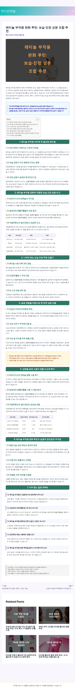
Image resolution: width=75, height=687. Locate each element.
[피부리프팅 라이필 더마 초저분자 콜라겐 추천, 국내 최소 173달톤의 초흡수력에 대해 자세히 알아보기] (21, 615)
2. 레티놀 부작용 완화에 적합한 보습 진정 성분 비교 (23, 124)
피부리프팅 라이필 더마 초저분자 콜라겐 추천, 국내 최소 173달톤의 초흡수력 (21, 628)
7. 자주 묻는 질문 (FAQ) (14, 135)
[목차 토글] (37, 119)
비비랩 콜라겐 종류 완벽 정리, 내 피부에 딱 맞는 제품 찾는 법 (53, 656)
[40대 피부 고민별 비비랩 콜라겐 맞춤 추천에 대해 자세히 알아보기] (54, 615)
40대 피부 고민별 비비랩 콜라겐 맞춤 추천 (54, 628)
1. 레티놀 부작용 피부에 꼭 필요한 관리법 (19, 122)
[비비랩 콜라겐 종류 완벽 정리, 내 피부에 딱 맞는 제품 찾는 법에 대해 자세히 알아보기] (54, 643)
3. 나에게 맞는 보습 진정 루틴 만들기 (18, 126)
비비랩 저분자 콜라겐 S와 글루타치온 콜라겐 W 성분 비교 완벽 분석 (21, 656)
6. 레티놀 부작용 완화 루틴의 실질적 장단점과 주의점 (23, 133)
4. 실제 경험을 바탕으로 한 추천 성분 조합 (20, 128)
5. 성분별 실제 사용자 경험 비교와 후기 (19, 131)
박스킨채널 (8, 11)
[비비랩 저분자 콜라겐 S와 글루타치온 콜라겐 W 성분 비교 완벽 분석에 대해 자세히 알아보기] (21, 643)
